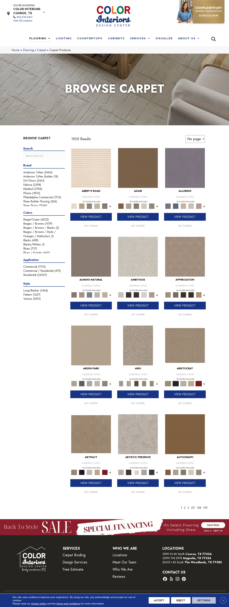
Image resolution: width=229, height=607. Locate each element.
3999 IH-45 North (173, 554)
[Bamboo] (81, 206)
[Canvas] (138, 256)
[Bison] (183, 294)
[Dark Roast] (136, 294)
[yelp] (171, 579)
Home (15, 50)
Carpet (41, 50)
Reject (180, 600)
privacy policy (39, 603)
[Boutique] (104, 294)
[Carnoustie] (198, 294)
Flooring (28, 50)
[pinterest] (183, 579)
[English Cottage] (151, 206)
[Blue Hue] (81, 383)
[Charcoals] (128, 294)
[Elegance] (144, 206)
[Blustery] (97, 294)
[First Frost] (144, 294)
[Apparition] (136, 383)
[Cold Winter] (144, 472)
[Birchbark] (191, 206)
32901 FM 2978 (186, 558)
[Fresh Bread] (151, 294)
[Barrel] (91, 256)
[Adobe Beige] (138, 345)
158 (199, 507)
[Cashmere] (191, 383)
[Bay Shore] (144, 383)
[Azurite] (175, 206)
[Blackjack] (175, 383)
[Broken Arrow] (151, 383)
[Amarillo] (185, 256)
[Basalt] (183, 206)
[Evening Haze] (104, 383)
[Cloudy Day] (89, 383)
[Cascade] (183, 383)
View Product (91, 217)
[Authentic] (91, 345)
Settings (203, 600)
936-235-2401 (25, 17)
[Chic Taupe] (97, 206)
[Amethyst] (185, 167)
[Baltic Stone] (138, 434)
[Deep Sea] (151, 472)
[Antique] (128, 383)
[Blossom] (198, 206)
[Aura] (91, 167)
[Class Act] (136, 206)
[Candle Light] (136, 472)
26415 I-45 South (192, 562)
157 (193, 507)
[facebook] (165, 579)
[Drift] (97, 383)
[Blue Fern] (89, 294)
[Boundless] (89, 206)
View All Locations (22, 20)
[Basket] (81, 294)
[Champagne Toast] (128, 206)
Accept (159, 600)
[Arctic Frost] (175, 294)
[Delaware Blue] (104, 206)
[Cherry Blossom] (198, 383)
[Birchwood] (185, 345)
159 (205, 507)
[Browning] (191, 294)
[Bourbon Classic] (138, 167)
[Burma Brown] (128, 472)
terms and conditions (68, 603)
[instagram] (177, 579)
